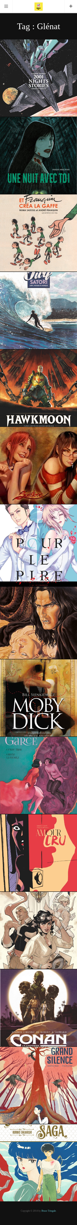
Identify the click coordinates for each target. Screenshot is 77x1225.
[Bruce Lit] (38, 6)
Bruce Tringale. (48, 1210)
